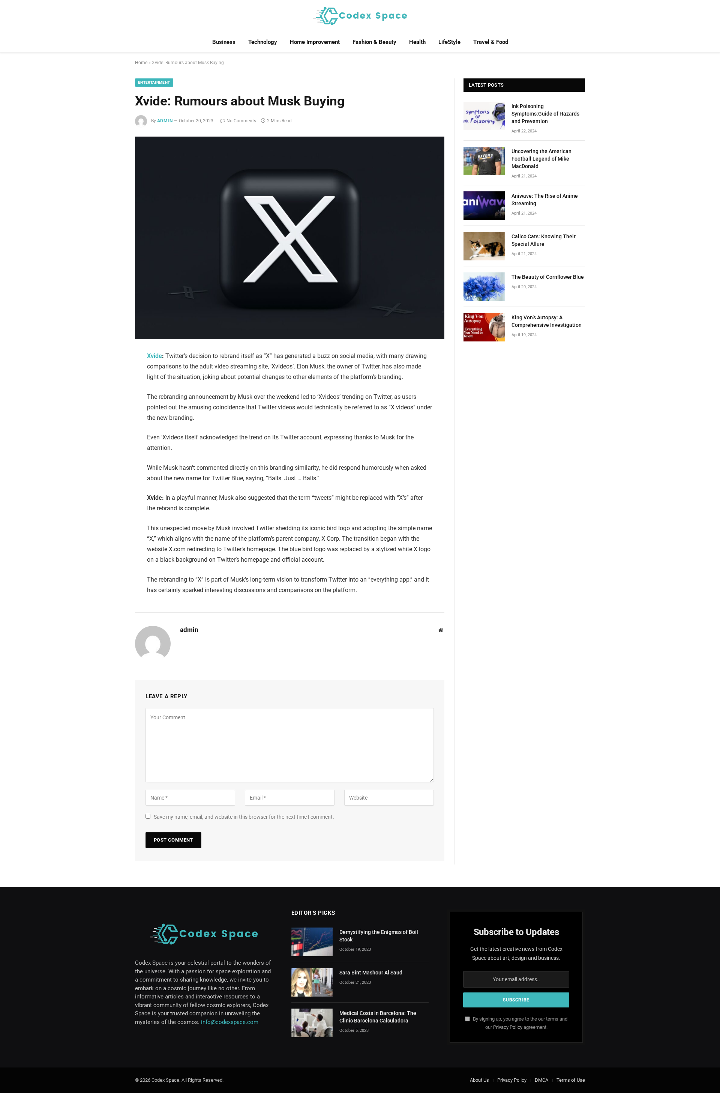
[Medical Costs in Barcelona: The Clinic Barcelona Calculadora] (312, 1023)
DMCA (541, 1080)
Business (224, 42)
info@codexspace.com (229, 1022)
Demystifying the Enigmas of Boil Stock (378, 936)
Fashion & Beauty (374, 42)
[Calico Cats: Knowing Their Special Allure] (484, 246)
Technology (262, 42)
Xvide (154, 355)
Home (141, 62)
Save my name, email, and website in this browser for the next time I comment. (244, 817)
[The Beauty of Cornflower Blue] (484, 286)
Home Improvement (315, 42)
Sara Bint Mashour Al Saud (370, 973)
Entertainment (154, 82)
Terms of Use (570, 1080)
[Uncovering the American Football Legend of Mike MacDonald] (484, 161)
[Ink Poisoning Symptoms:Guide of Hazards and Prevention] (484, 116)
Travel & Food (490, 42)
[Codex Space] (360, 16)
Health (417, 42)
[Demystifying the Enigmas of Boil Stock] (312, 942)
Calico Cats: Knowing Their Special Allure (544, 240)
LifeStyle (449, 42)
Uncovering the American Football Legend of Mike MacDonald (542, 158)
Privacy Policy (507, 1027)
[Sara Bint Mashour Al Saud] (312, 982)
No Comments (241, 120)
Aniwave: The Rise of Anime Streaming (545, 199)
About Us (479, 1080)
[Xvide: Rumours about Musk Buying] (289, 238)
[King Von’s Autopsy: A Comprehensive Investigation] (484, 327)
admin (164, 120)
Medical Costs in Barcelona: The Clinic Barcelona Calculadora (377, 1017)
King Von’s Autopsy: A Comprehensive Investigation (547, 321)
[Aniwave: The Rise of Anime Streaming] (484, 205)
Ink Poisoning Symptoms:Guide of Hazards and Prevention (545, 113)
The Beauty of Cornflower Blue (548, 277)
